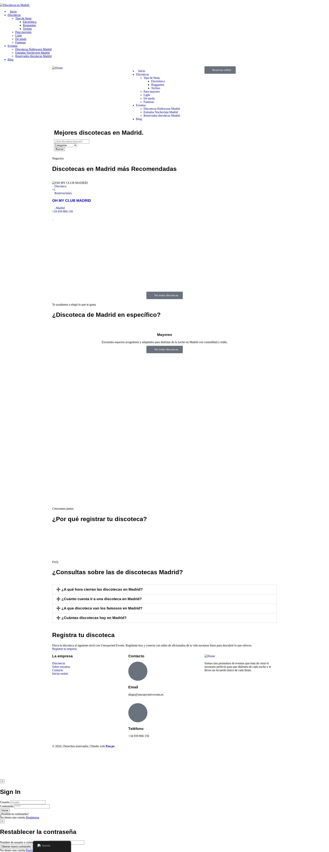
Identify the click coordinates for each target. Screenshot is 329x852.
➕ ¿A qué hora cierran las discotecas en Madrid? (99, 589)
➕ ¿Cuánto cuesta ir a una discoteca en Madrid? (99, 599)
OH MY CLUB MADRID (71, 201)
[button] (164, 589)
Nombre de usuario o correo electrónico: (24, 842)
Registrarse (32, 817)
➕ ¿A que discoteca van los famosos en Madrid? (99, 608)
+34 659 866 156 (62, 211)
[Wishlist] (52, 218)
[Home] (57, 68)
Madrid (60, 208)
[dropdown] (1, 1)
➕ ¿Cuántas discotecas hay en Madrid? (91, 618)
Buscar (59, 149)
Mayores (164, 335)
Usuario (5, 802)
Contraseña (7, 806)
